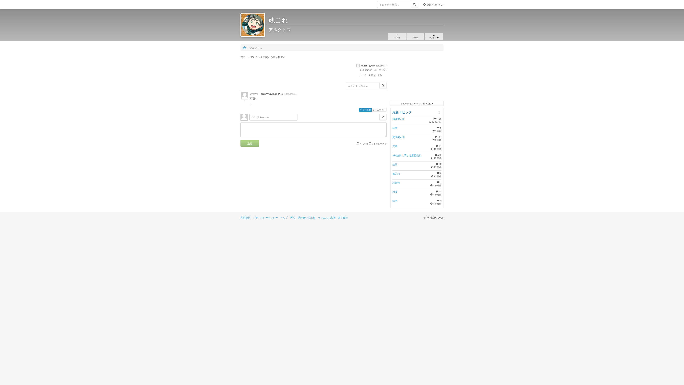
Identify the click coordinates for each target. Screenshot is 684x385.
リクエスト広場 (326, 217)
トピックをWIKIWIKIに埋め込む (416, 103)
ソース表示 (369, 75)
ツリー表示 (365, 109)
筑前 (394, 164)
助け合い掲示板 (306, 217)
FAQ (292, 217)
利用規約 (245, 217)
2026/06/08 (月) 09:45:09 (272, 94)
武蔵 (394, 146)
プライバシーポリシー (265, 217)
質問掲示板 (398, 137)
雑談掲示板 (398, 119)
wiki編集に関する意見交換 (406, 155)
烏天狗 (396, 182)
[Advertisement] (417, 76)
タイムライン (379, 109)
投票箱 (396, 173)
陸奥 (394, 200)
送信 (249, 143)
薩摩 (394, 128)
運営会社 (343, 217)
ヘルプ (284, 217)
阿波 (394, 191)
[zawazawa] (255, 4)
